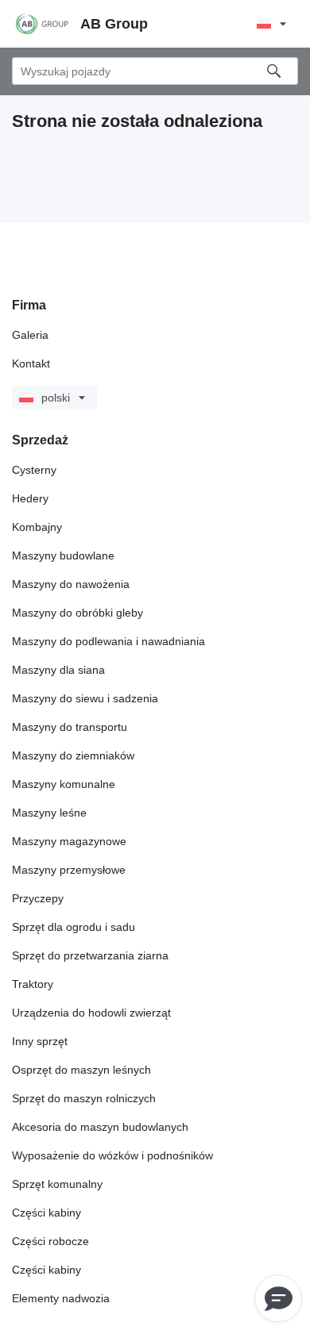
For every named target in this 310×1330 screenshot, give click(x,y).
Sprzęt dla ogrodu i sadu (73, 927)
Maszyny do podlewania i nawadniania (108, 641)
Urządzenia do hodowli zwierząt (91, 1012)
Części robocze (50, 1241)
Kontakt (31, 363)
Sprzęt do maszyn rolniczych (84, 1098)
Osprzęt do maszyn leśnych (81, 1069)
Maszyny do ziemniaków (73, 755)
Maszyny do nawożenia (71, 584)
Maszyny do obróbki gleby (77, 612)
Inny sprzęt (40, 1041)
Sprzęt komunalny (57, 1184)
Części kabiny (46, 1212)
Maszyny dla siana (58, 669)
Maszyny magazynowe (69, 841)
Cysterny (34, 469)
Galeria (30, 335)
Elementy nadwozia (61, 1298)
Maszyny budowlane (63, 555)
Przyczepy (38, 898)
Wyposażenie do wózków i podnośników (112, 1155)
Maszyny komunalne (63, 784)
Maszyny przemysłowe (69, 869)
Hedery (30, 498)
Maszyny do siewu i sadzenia (85, 698)
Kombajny (37, 527)
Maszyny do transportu (69, 727)
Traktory (32, 984)
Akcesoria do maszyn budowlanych (100, 1127)
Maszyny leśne (49, 812)
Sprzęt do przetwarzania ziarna (90, 955)
